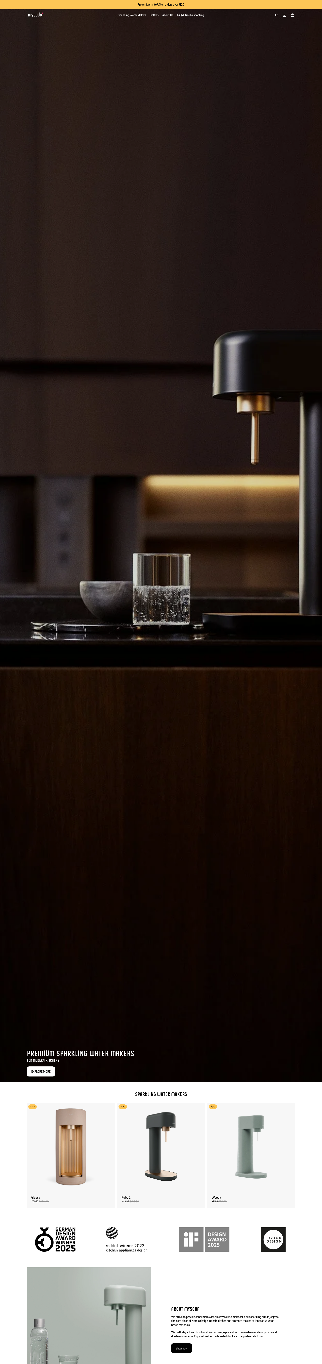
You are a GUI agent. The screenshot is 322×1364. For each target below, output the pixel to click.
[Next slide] (109, 1147)
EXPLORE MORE (40, 1071)
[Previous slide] (32, 1147)
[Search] (276, 15)
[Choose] (109, 1185)
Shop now (181, 1348)
